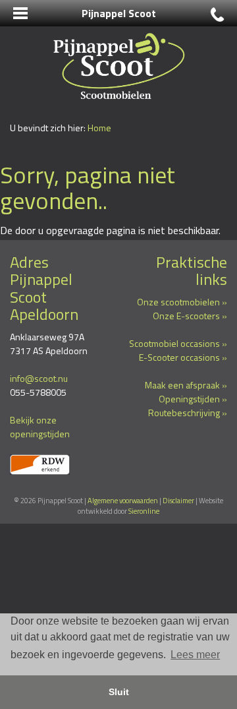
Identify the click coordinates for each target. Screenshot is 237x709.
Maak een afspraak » (186, 385)
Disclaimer (178, 500)
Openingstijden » (193, 399)
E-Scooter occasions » (183, 357)
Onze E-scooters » (190, 316)
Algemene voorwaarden (123, 500)
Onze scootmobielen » (182, 302)
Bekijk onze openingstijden (40, 427)
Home (99, 128)
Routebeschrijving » (187, 412)
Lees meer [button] (195, 654)
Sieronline (143, 511)
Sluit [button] (119, 692)
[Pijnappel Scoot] (118, 66)
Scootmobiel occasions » (178, 343)
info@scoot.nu (39, 378)
